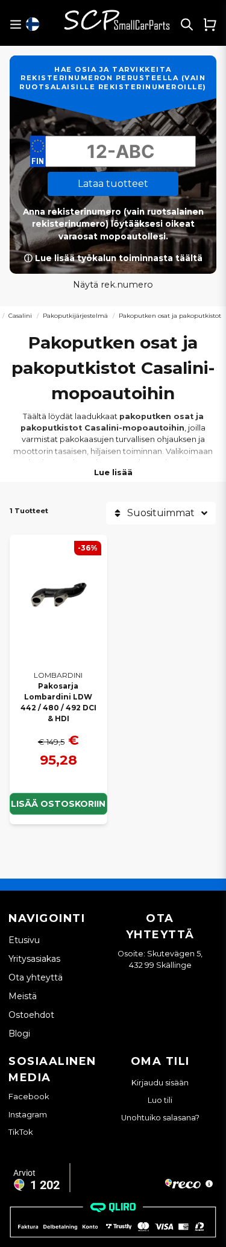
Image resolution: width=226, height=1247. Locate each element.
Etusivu (24, 940)
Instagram (27, 1114)
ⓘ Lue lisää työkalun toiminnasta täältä (113, 258)
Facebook (28, 1096)
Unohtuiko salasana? (160, 1117)
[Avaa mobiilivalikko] (15, 24)
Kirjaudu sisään (160, 1082)
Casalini (20, 316)
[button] (32, 24)
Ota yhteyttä (35, 977)
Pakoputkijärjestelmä (75, 316)
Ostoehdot (31, 1014)
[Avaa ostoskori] (209, 24)
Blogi (19, 1033)
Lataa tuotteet (113, 183)
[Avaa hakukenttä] (186, 24)
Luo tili (160, 1100)
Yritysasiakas (34, 958)
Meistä (22, 996)
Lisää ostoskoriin (58, 803)
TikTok (20, 1132)
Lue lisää (113, 472)
